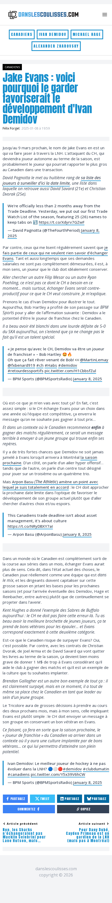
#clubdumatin (96, 768)
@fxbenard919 (21, 365)
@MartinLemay (94, 359)
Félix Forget (11, 128)
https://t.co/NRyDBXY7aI (30, 526)
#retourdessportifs (25, 370)
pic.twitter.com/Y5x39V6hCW (58, 774)
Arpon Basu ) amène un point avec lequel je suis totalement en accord (50, 484)
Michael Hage (87, 34)
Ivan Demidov (52, 34)
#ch (39, 365)
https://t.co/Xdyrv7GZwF (61, 222)
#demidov (67, 365)
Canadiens (22, 34)
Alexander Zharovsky (56, 46)
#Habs (51, 365)
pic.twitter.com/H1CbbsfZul (70, 370)
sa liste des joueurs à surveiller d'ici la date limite (52, 180)
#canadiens (19, 774)
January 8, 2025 (87, 378)
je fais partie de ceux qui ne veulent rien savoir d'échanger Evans (55, 253)
